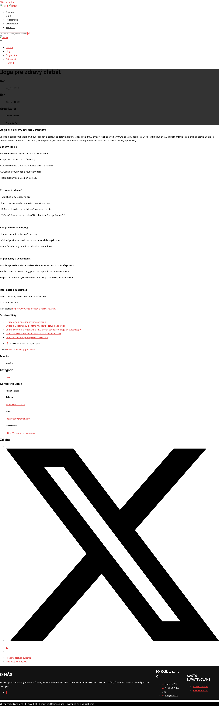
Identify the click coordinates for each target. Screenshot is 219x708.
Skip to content (7, 1)
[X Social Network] (112, 639)
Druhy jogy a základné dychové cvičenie (26, 321)
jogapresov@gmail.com (18, 418)
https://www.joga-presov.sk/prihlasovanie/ (34, 308)
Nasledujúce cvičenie (16, 661)
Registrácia (12, 19)
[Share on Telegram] (7, 647)
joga (25, 349)
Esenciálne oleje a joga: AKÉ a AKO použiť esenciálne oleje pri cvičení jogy (43, 329)
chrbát (9, 349)
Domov (10, 11)
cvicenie (18, 349)
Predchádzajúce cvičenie (18, 657)
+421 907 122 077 (15, 404)
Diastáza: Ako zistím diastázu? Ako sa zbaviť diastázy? (33, 333)
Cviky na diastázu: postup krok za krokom (27, 337)
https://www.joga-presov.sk (20, 432)
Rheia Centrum (200, 690)
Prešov (32, 349)
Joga (8, 376)
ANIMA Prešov (200, 686)
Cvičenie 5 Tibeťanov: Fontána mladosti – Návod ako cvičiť (35, 325)
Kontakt (10, 27)
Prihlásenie (12, 23)
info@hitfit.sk (171, 695)
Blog (8, 15)
